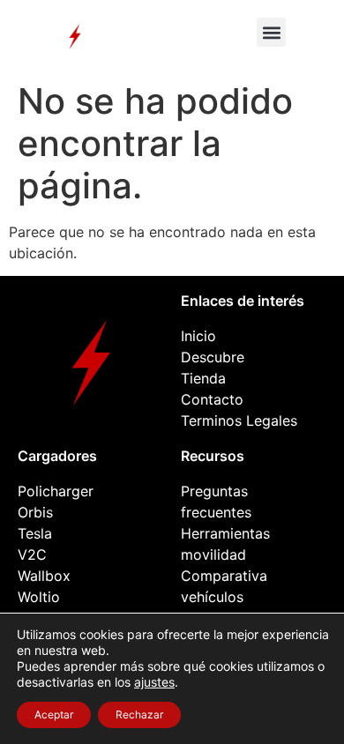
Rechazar (139, 714)
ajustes (154, 681)
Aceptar (53, 714)
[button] (271, 32)
